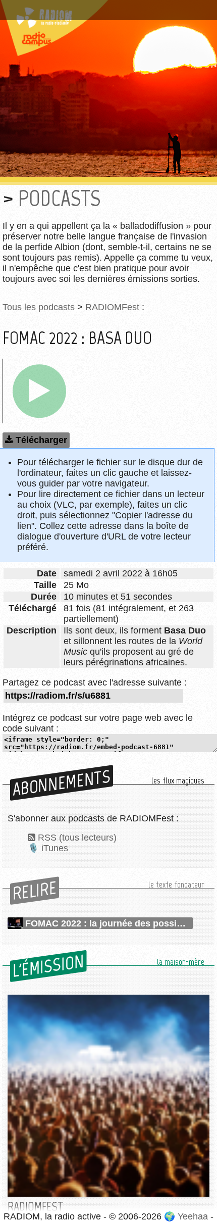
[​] (39, 391)
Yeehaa (193, 1216)
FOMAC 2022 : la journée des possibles (109, 923)
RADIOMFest (112, 307)
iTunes (54, 848)
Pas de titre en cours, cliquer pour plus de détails (108, 7)
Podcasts (59, 198)
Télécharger (41, 440)
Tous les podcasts (39, 307)
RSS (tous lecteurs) (77, 838)
